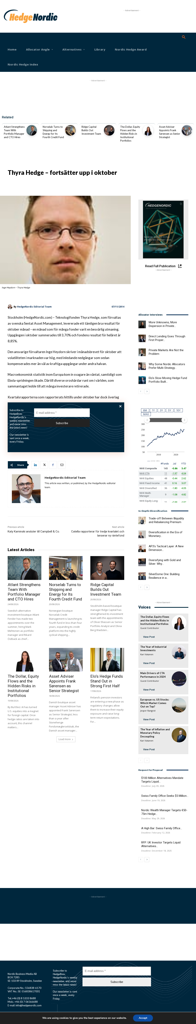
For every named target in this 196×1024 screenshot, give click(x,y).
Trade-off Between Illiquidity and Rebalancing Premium (166, 520)
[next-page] (147, 391)
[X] (44, 465)
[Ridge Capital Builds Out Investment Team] (109, 130)
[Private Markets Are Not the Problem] (142, 352)
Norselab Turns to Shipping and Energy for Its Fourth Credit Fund (65, 591)
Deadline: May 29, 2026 (153, 818)
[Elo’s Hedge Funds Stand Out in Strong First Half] (107, 660)
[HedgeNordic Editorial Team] (11, 306)
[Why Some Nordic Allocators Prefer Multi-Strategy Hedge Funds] (142, 366)
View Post (149, 636)
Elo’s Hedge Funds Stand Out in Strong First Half (106, 681)
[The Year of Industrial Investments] (179, 652)
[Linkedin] (35, 465)
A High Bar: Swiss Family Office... (161, 828)
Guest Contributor (149, 628)
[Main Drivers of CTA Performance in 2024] (179, 678)
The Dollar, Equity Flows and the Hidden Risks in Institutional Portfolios (130, 133)
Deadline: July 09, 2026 (152, 786)
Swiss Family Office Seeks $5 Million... (164, 796)
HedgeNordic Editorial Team (34, 306)
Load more (65, 739)
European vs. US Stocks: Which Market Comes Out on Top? (154, 703)
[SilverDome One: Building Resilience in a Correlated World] (142, 576)
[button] (183, 37)
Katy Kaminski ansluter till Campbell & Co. (34, 531)
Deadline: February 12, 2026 (155, 833)
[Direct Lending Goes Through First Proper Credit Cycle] (142, 338)
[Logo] (12, 16)
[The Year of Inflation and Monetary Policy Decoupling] (179, 735)
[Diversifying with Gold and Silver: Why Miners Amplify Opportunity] (142, 562)
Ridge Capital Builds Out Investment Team (91, 130)
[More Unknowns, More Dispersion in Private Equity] (142, 324)
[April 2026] (163, 229)
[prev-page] (140, 391)
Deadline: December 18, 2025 (156, 851)
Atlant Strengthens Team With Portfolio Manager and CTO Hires (24, 591)
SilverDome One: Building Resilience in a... (164, 576)
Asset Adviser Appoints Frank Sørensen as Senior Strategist (64, 683)
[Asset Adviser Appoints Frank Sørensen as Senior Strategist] (187, 130)
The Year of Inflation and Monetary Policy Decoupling (155, 733)
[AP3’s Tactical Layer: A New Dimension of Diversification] (142, 548)
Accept (143, 1018)
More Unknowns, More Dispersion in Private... (163, 324)
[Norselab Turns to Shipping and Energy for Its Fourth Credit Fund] (70, 130)
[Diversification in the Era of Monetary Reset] (142, 534)
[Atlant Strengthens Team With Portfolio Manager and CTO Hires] (31, 130)
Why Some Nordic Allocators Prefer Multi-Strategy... (167, 366)
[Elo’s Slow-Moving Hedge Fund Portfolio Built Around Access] (142, 380)
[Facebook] (53, 465)
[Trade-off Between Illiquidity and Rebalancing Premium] (142, 520)
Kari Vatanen (146, 654)
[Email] (61, 465)
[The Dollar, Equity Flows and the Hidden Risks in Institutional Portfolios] (148, 130)
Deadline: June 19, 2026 (153, 800)
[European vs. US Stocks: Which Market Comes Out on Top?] (179, 705)
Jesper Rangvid (147, 710)
